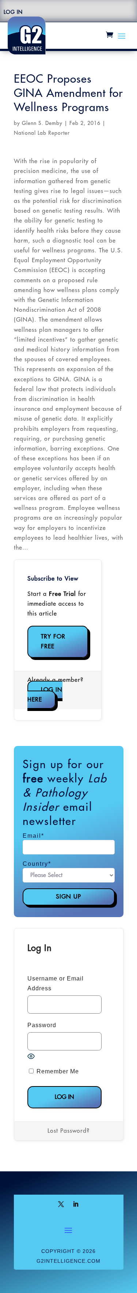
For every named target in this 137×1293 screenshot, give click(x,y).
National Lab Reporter (42, 132)
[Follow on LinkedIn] (76, 1204)
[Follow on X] (61, 1204)
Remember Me (57, 1071)
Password (41, 1025)
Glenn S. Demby (42, 123)
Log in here (44, 695)
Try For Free (53, 641)
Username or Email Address (55, 983)
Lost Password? (68, 1131)
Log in (13, 12)
